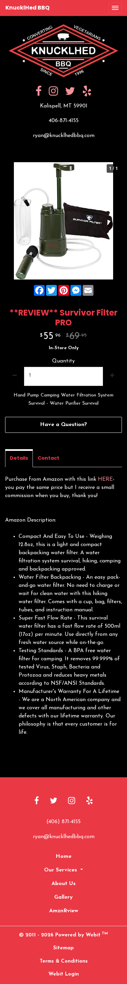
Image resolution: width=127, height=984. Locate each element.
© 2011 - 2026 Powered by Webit (63, 935)
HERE (105, 479)
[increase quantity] (112, 376)
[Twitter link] (53, 801)
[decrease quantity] (14, 376)
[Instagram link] (72, 801)
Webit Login (63, 974)
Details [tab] (19, 458)
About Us (63, 883)
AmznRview (63, 911)
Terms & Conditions (64, 961)
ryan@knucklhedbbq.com (63, 135)
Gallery (63, 897)
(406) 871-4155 (63, 822)
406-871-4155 (64, 120)
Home (63, 856)
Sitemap (63, 948)
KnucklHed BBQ (27, 8)
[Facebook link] (36, 801)
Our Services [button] (61, 870)
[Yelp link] (90, 801)
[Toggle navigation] (115, 8)
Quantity (63, 361)
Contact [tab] (48, 458)
